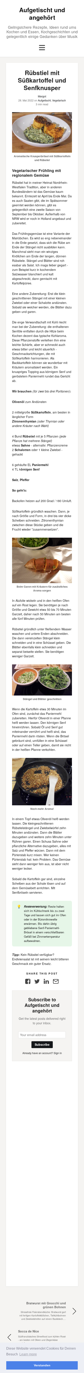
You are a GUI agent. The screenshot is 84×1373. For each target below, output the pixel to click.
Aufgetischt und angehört (42, 13)
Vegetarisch (59, 100)
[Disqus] (42, 1114)
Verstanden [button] (42, 1365)
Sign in (58, 1053)
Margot (42, 96)
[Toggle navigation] (42, 48)
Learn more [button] (28, 1354)
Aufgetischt (44, 100)
